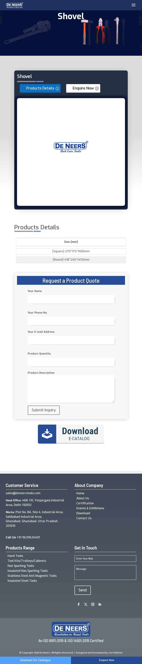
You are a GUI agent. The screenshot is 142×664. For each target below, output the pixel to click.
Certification (85, 503)
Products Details (40, 88)
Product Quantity (39, 353)
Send (83, 590)
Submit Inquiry (44, 410)
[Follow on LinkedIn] (98, 603)
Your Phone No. (38, 312)
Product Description (41, 373)
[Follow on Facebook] (77, 603)
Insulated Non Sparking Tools (28, 571)
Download (83, 513)
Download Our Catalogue (35, 660)
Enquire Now (83, 88)
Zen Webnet (116, 652)
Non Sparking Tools (21, 566)
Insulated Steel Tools (22, 581)
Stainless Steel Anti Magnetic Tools (32, 576)
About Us (82, 498)
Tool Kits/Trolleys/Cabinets (27, 561)
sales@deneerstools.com (23, 493)
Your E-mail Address (41, 332)
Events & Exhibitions (90, 508)
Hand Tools (15, 556)
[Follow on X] (84, 603)
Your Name (35, 291)
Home (80, 493)
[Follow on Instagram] (91, 603)
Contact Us (84, 518)
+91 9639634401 (23, 537)
